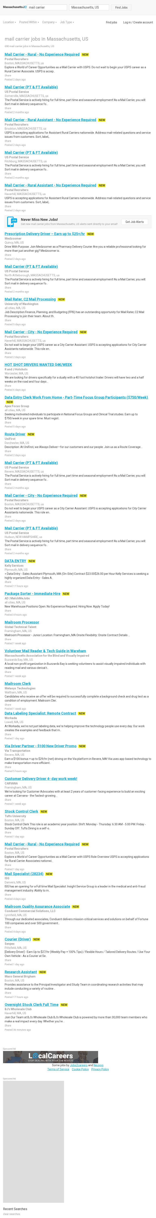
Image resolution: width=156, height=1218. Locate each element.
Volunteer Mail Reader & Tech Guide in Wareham (45, 651)
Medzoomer (13, 238)
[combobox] (89, 7)
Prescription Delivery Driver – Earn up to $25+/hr (45, 234)
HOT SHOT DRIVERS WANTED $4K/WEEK (38, 364)
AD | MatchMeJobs (17, 598)
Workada (11, 718)
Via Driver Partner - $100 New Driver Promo (41, 746)
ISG (7, 878)
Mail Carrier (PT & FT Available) (31, 87)
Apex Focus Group (17, 406)
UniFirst (10, 438)
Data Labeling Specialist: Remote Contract (40, 713)
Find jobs (111, 22)
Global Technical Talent (20, 627)
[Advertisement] (33, 1142)
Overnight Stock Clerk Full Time (31, 1004)
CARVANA (11, 783)
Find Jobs (121, 7)
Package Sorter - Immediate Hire (32, 593)
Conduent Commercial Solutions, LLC (30, 911)
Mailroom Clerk (18, 683)
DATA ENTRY (15, 561)
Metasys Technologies (20, 688)
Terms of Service (58, 1069)
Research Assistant (21, 972)
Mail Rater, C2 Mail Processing (30, 299)
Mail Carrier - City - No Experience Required (41, 332)
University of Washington (21, 304)
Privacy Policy (100, 1069)
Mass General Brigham (20, 976)
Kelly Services (14, 565)
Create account (143, 22)
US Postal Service (17, 91)
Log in (127, 22)
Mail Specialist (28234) (24, 874)
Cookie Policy (80, 1069)
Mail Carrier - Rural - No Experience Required (42, 54)
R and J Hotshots (16, 369)
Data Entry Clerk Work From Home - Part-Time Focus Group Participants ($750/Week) (76, 397)
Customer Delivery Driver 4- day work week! (41, 779)
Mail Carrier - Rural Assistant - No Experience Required (50, 120)
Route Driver (15, 434)
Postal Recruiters (16, 59)
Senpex (9, 943)
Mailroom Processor (22, 622)
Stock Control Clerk (21, 811)
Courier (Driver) (18, 939)
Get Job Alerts (135, 221)
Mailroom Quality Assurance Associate (37, 906)
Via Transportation (17, 750)
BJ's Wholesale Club (18, 1009)
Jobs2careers (79, 1065)
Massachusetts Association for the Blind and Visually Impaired (47, 655)
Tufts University (15, 816)
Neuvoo (98, 1065)
